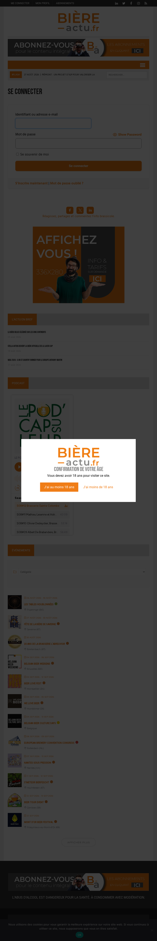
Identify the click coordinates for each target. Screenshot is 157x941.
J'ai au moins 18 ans (59, 487)
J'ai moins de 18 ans (98, 487)
